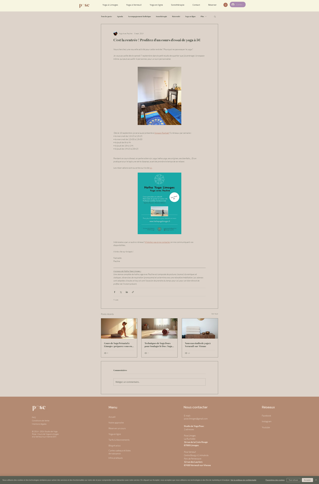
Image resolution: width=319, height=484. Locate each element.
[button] (215, 16)
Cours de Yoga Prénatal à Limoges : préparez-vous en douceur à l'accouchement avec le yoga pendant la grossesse (118, 345)
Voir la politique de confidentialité (243, 480)
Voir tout (214, 314)
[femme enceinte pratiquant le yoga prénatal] (119, 328)
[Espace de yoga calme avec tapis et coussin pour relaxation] (160, 328)
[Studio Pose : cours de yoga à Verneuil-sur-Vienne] (200, 328)
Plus (202, 16)
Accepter (307, 480)
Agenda (120, 16)
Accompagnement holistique (139, 16)
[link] (225, 5)
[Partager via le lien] (133, 292)
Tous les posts (106, 16)
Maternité (176, 16)
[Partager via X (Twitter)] (121, 292)
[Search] (218, 5)
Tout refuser (293, 480)
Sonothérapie (161, 16)
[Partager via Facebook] (114, 292)
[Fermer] (316, 480)
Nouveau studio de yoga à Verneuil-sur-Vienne (198, 345)
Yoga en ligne (190, 16)
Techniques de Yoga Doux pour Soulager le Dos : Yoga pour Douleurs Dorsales (158, 345)
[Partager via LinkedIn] (127, 292)
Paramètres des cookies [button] (275, 480)
